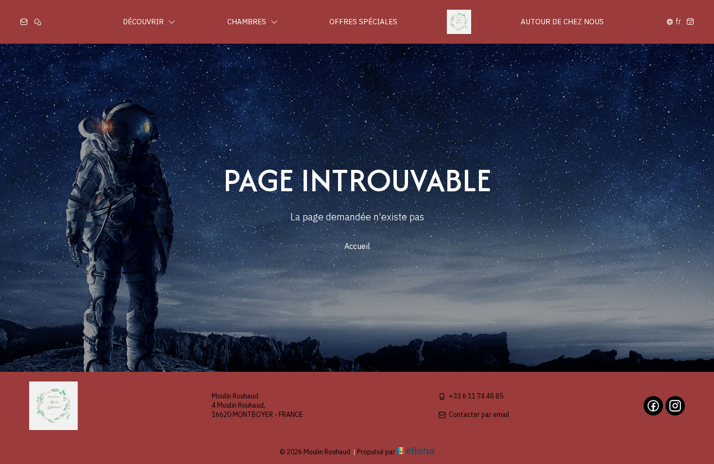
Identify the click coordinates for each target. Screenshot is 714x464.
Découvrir (144, 21)
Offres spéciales (363, 21)
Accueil (357, 246)
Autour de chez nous (562, 21)
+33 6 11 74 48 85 (476, 396)
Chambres (247, 21)
